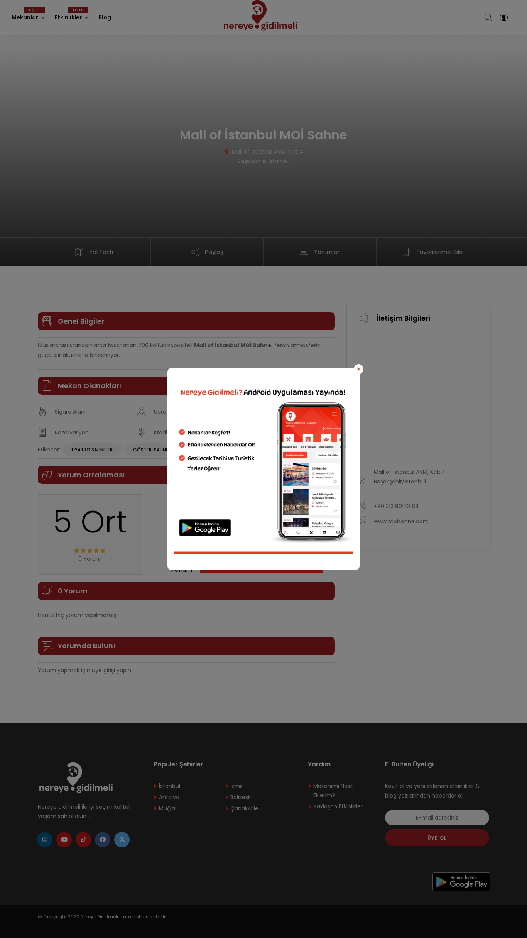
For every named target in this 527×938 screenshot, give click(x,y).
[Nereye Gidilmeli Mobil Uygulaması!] (263, 463)
